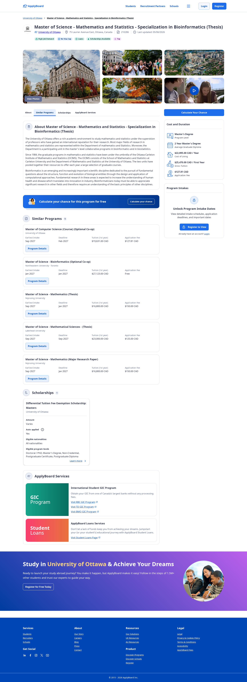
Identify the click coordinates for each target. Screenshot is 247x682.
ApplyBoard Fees (185, 650)
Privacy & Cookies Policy (188, 638)
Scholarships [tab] (64, 112)
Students (131, 6)
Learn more (76, 460)
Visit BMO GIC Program (83, 511)
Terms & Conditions (186, 642)
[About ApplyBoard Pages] (188, 6)
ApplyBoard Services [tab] (85, 112)
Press (76, 646)
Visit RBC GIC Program (83, 502)
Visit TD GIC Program (82, 506)
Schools (174, 6)
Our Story (78, 634)
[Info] (42, 429)
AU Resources (132, 642)
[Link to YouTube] (47, 655)
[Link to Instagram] (36, 655)
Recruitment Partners (152, 6)
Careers (78, 638)
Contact (78, 650)
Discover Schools (134, 658)
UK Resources (132, 638)
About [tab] (28, 112)
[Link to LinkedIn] (24, 655)
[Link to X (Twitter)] (41, 655)
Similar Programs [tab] (44, 112)
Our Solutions (132, 634)
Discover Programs (135, 654)
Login (204, 6)
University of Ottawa (49, 32)
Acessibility (182, 646)
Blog (76, 642)
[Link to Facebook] (30, 655)
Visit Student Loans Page (84, 537)
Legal (179, 634)
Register (219, 6)
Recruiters (28, 638)
